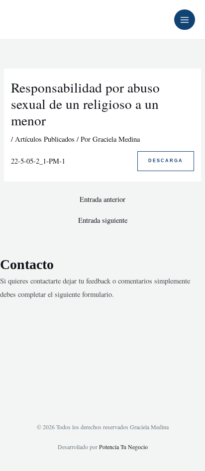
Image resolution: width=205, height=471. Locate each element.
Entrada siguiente (102, 220)
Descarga (165, 160)
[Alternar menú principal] (184, 19)
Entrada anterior (102, 199)
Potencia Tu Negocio (123, 447)
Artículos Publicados (45, 139)
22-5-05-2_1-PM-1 (38, 161)
